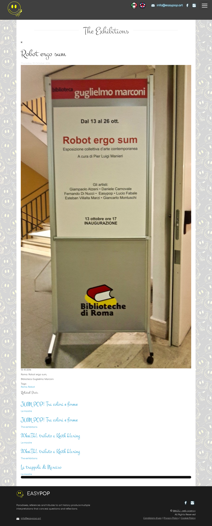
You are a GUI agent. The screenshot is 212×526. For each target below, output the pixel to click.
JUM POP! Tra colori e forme (49, 404)
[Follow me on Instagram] (194, 5)
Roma (24, 387)
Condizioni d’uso (152, 518)
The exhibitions (29, 427)
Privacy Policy (171, 518)
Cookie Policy (188, 518)
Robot (31, 387)
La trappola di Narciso (41, 467)
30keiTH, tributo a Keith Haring (50, 435)
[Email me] (153, 5)
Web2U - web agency (184, 511)
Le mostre (26, 411)
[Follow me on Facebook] (187, 5)
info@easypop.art (170, 5)
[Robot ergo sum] (106, 216)
